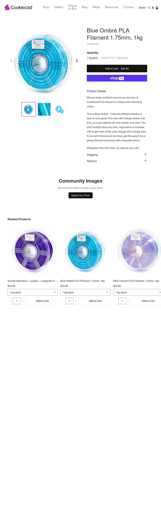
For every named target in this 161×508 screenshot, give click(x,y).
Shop (46, 7)
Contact (129, 7)
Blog (84, 7)
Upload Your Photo (80, 195)
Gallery (58, 7)
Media (96, 7)
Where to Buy (72, 7)
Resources (112, 7)
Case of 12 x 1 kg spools (114, 57)
